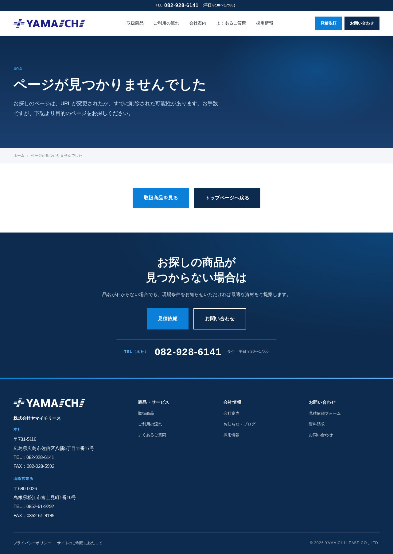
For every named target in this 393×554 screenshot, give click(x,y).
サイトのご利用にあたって (79, 543)
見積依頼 (329, 23)
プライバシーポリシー (32, 543)
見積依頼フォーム (325, 413)
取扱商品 (135, 23)
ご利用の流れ (166, 23)
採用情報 (264, 23)
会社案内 (197, 23)
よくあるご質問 (231, 23)
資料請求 (317, 424)
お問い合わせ (362, 23)
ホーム (19, 155)
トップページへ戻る (227, 197)
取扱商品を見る (161, 197)
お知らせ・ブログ (239, 424)
